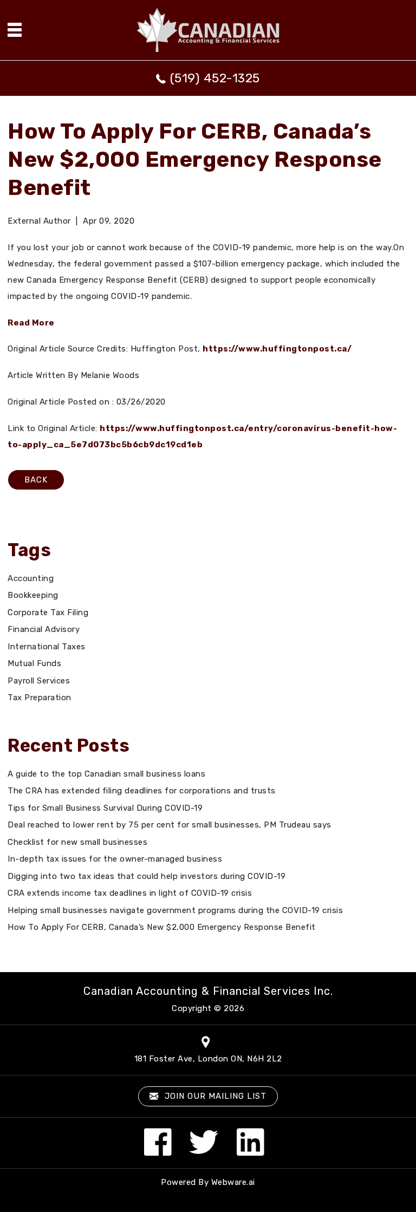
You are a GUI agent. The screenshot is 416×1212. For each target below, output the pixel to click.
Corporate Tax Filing (48, 612)
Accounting (31, 578)
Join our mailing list (214, 1096)
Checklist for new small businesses (77, 842)
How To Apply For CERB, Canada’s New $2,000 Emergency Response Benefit (162, 927)
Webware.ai (233, 1182)
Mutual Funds (34, 663)
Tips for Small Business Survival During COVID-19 (105, 808)
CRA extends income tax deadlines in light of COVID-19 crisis (130, 893)
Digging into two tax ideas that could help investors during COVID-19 (146, 876)
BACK (36, 480)
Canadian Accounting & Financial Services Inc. (208, 991)
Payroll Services (39, 681)
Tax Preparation (40, 697)
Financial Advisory (44, 629)
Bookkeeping (33, 595)
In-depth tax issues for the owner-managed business (115, 859)
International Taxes (47, 646)
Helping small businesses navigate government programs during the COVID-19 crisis (175, 910)
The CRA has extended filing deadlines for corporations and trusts (142, 791)
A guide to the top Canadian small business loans (106, 774)
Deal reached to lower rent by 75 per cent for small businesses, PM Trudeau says (170, 825)
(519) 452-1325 (215, 78)
